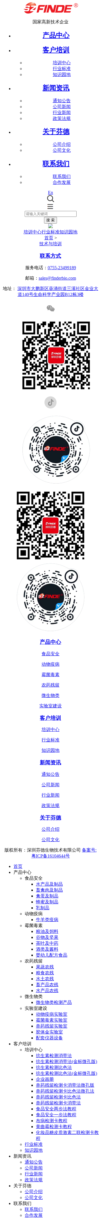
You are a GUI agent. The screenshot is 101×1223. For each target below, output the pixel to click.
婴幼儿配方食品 (51, 955)
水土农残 (45, 978)
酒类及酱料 (47, 949)
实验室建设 (50, 705)
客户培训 (50, 718)
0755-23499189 (62, 267)
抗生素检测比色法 (54, 1067)
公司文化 (62, 150)
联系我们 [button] (56, 163)
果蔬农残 (45, 966)
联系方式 (50, 256)
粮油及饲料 (47, 931)
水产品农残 (47, 990)
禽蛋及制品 (47, 896)
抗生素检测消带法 (54, 1055)
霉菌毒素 (50, 674)
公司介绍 (62, 144)
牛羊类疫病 (47, 919)
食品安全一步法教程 (56, 1114)
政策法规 (62, 118)
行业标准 (62, 68)
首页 (48, 237)
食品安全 (50, 653)
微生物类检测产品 (54, 1002)
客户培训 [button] (56, 50)
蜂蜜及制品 (47, 901)
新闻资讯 (50, 762)
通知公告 (62, 100)
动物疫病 (50, 664)
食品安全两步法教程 (56, 1108)
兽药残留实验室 (51, 1026)
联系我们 (62, 176)
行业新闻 (62, 112)
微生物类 (50, 695)
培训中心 (62, 62)
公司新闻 (62, 106)
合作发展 (62, 182)
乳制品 (42, 907)
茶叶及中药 (47, 943)
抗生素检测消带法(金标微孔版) (66, 1061)
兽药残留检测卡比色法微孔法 (65, 1091)
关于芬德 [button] (56, 131)
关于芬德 (50, 818)
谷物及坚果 (47, 937)
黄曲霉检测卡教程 (54, 1126)
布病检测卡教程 (51, 1120)
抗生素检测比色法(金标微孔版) (66, 1073)
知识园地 (62, 74)
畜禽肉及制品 (49, 890)
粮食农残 (45, 972)
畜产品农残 (47, 984)
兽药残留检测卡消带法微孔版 (65, 1085)
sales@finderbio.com (57, 278)
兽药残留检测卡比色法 (58, 1097)
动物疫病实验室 (51, 1014)
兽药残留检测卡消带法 (58, 1103)
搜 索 (50, 220)
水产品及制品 (49, 884)
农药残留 (50, 685)
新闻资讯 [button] (56, 88)
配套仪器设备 (49, 1037)
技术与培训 (50, 243)
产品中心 (56, 35)
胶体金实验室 (49, 1032)
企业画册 (45, 1079)
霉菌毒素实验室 (51, 1020)
